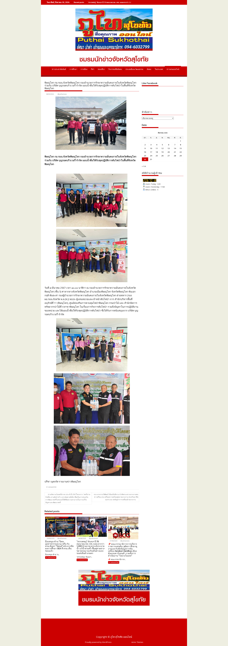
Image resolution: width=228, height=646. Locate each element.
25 (157, 155)
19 (162, 152)
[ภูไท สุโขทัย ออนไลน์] (47, 69)
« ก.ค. (144, 166)
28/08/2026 (82, 538)
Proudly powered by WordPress (98, 642)
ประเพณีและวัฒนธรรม (134, 69)
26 (162, 155)
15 (181, 148)
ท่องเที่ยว (101, 69)
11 (157, 148)
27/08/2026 (113, 541)
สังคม (149, 69)
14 (175, 148)
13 (169, 148)
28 (175, 155)
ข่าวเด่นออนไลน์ (173, 69)
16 (145, 152)
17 (151, 152)
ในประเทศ (159, 69)
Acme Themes (137, 642)
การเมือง (84, 69)
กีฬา (92, 69)
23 (145, 155)
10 (151, 148)
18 (157, 152)
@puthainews (62, 94)
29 (181, 155)
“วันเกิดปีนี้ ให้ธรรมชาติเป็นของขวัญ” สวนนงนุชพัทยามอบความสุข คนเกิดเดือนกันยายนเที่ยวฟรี (123, 2)
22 (181, 152)
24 (151, 155)
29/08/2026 (50, 538)
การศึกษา (73, 69)
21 (175, 152)
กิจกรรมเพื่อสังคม (115, 69)
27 (169, 155)
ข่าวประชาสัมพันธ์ (59, 69)
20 (169, 152)
